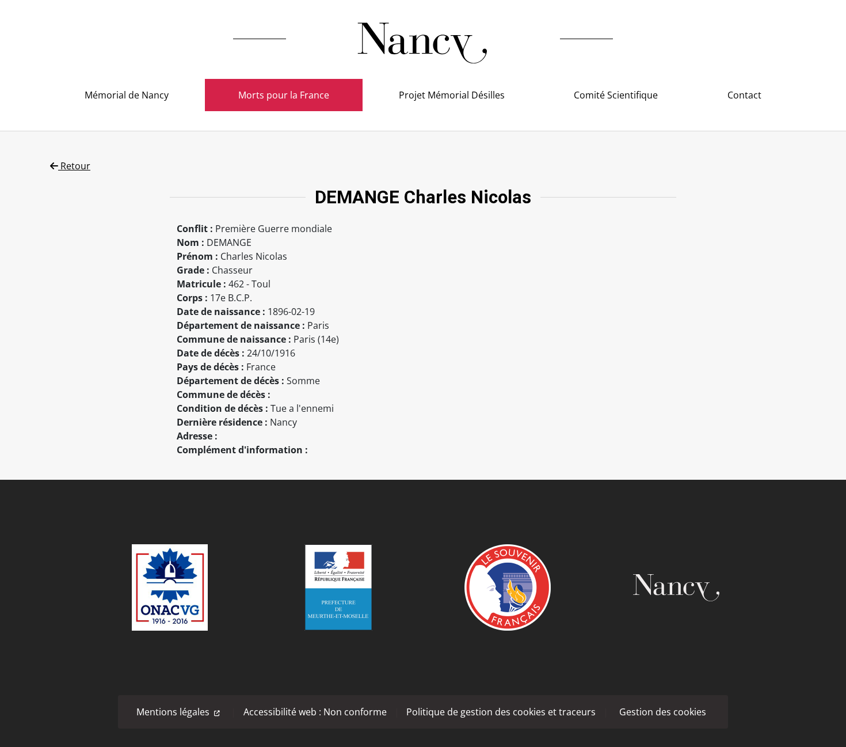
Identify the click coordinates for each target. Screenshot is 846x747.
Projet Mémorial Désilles (452, 95)
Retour (74, 166)
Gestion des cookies (662, 712)
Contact (744, 95)
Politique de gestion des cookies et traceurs (501, 712)
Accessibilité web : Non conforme (315, 712)
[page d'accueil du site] (423, 39)
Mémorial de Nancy (127, 95)
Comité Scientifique (616, 95)
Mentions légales (172, 712)
